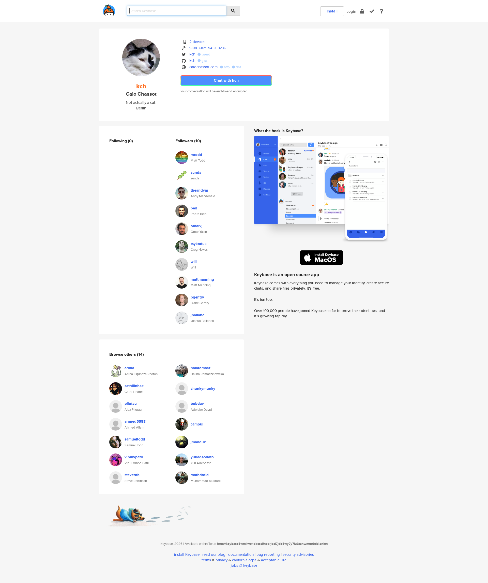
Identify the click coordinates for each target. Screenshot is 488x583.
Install (332, 11)
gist (204, 60)
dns (238, 67)
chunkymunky (203, 388)
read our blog (213, 554)
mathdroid (200, 475)
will (194, 261)
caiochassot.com (203, 66)
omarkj (197, 226)
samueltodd (135, 439)
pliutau (131, 403)
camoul (197, 424)
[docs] (381, 11)
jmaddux (198, 442)
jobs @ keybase (244, 565)
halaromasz (200, 368)
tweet (205, 54)
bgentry (197, 297)
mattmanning (202, 279)
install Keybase (187, 554)
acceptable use (273, 560)
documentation (241, 554)
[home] (109, 9)
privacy (221, 560)
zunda (196, 172)
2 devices (197, 41)
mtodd (196, 155)
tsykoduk (199, 244)
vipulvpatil (134, 457)
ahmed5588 (135, 421)
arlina (129, 368)
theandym (199, 190)
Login (351, 11)
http (227, 67)
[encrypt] (362, 11)
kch (192, 54)
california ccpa (244, 560)
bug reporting (268, 554)
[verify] (372, 11)
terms (206, 560)
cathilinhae (134, 386)
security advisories (298, 554)
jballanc (197, 315)
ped (194, 208)
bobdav (197, 403)
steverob (132, 475)
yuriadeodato (202, 457)
